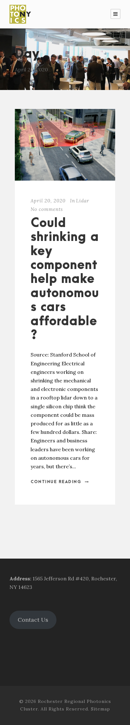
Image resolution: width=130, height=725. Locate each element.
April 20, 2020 (48, 201)
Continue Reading (56, 482)
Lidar (82, 201)
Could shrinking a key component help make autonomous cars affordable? (65, 279)
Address (19, 578)
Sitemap (100, 709)
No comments (47, 209)
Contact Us (33, 619)
